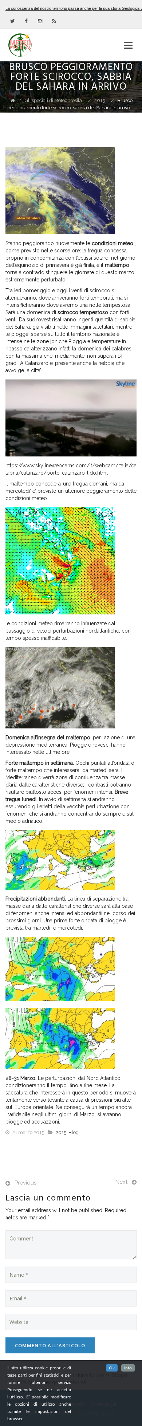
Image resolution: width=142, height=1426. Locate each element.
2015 (61, 1132)
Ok (112, 1368)
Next (121, 1182)
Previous (25, 1182)
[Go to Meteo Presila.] (13, 100)
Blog (73, 1132)
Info (128, 1368)
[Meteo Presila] (33, 45)
